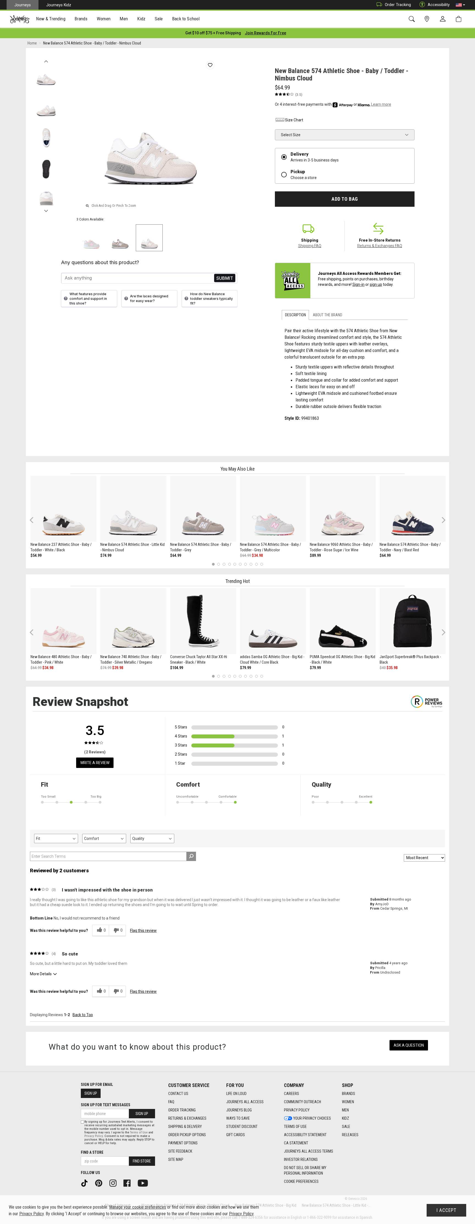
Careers (291, 1093)
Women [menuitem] (104, 18)
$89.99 (315, 555)
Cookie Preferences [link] (301, 1181)
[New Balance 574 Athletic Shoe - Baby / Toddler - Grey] (203, 509)
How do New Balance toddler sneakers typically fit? (211, 298)
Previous (46, 60)
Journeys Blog (239, 1110)
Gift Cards (235, 1135)
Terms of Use (295, 1126)
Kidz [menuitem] (141, 18)
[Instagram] (114, 1182)
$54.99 (36, 555)
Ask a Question (409, 1045)
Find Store (142, 1161)
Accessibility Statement (305, 1135)
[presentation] (51, 19)
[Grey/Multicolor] (91, 237)
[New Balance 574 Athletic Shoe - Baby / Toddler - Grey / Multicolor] (273, 509)
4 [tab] (229, 676)
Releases (350, 1135)
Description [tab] (295, 315)
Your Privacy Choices (312, 1118)
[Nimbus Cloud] (149, 237)
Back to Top (83, 1015)
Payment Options (183, 1143)
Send (224, 278)
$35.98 (391, 668)
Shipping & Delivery (185, 1126)
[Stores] (427, 19)
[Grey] (120, 237)
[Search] (412, 19)
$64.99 (175, 555)
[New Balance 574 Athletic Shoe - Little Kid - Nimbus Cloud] (133, 509)
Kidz (345, 1118)
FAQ (171, 1102)
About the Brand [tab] (327, 315)
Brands (348, 1093)
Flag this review (143, 930)
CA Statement (296, 1143)
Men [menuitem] (124, 18)
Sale (346, 1126)
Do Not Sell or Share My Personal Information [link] (305, 1170)
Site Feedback (180, 1151)
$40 (383, 668)
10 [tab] (261, 676)
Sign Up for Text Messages (105, 1105)
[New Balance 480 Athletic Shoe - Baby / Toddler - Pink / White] (63, 621)
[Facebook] (128, 1182)
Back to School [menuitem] (186, 18)
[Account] (444, 19)
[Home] (20, 19)
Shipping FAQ (309, 246)
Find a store (92, 1152)
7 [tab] (245, 676)
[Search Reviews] (191, 856)
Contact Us (178, 1093)
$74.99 (105, 555)
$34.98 (257, 555)
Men (345, 1110)
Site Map (175, 1159)
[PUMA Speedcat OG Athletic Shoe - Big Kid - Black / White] (343, 621)
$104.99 (176, 668)
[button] (460, 5)
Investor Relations (301, 1159)
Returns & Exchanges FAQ (379, 246)
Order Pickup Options (187, 1135)
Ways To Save (238, 1118)
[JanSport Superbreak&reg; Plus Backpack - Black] (413, 621)
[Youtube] (145, 1182)
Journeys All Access (245, 1102)
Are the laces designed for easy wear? (149, 298)
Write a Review (94, 763)
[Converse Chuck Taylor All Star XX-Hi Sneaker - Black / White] (203, 621)
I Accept (446, 1210)
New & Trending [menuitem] (50, 18)
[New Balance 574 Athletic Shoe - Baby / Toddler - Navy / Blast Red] (413, 509)
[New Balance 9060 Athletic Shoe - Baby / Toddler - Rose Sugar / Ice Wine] (343, 509)
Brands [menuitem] (80, 18)
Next (46, 209)
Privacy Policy (297, 1110)
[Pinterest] (100, 1182)
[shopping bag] (459, 19)
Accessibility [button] (439, 4)
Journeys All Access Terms (308, 1151)
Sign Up (90, 1093)
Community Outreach (302, 1102)
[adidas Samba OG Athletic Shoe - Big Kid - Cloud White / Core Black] (273, 621)
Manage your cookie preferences (137, 1207)
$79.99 (245, 668)
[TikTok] (86, 1182)
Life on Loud (236, 1093)
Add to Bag (345, 199)
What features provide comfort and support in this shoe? (88, 298)
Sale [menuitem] (159, 18)
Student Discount (242, 1126)
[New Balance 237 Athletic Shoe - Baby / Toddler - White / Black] (63, 509)
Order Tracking (398, 4)
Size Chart (294, 120)
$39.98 (117, 668)
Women (348, 1102)
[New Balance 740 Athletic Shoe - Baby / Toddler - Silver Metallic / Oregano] (133, 621)
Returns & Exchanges (187, 1118)
